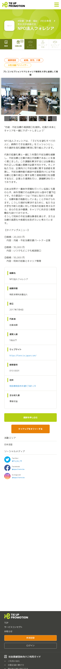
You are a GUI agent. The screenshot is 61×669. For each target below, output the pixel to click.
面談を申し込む (30, 417)
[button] (54, 118)
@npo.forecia (18, 469)
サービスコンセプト (13, 627)
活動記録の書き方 (15, 665)
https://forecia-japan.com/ (23, 355)
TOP (6, 622)
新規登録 (30, 637)
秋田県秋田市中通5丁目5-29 (23, 386)
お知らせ (8, 631)
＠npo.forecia (18, 477)
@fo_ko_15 (17, 461)
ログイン (30, 645)
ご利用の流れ (13, 661)
